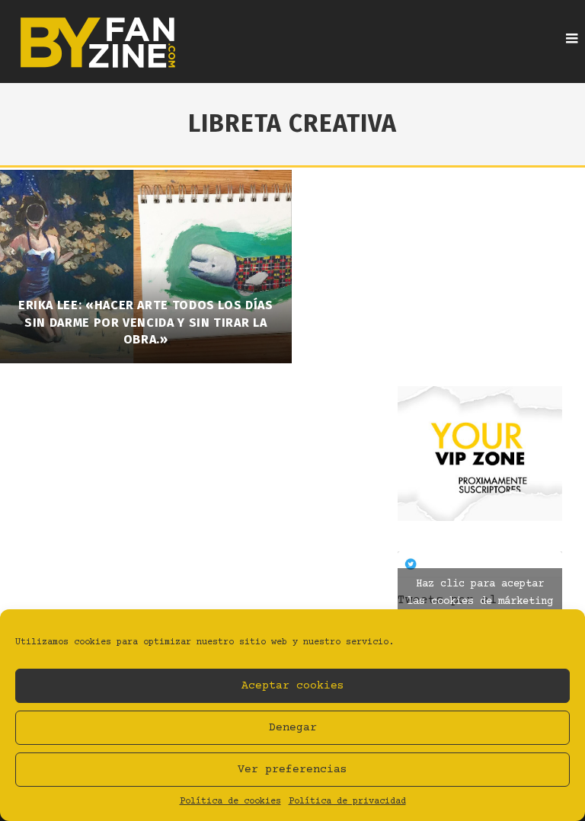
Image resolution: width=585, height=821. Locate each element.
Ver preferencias (292, 769)
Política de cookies (230, 802)
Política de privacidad (347, 802)
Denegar (293, 727)
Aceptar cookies (292, 685)
